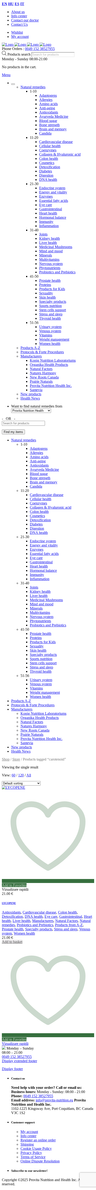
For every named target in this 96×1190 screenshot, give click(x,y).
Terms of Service (33, 1157)
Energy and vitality (53, 192)
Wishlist (17, 32)
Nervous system (51, 264)
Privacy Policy (31, 1153)
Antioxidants (48, 112)
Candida (45, 133)
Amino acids (48, 104)
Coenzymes (47, 150)
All (28, 775)
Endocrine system (52, 188)
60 (13, 775)
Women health (49, 344)
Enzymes (46, 196)
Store (16, 759)
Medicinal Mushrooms (55, 247)
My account (20, 37)
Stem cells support (52, 310)
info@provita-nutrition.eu (54, 1100)
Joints (43, 234)
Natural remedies (33, 87)
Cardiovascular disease (56, 142)
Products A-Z (30, 348)
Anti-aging (47, 108)
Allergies (45, 100)
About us (18, 12)
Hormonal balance (52, 217)
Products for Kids (52, 289)
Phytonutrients (49, 268)
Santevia (36, 390)
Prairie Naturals (41, 381)
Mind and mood (51, 251)
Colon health (48, 159)
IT (22, 4)
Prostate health (50, 280)
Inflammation (49, 226)
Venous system (50, 331)
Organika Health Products (49, 365)
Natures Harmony (43, 373)
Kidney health (49, 238)
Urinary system (50, 327)
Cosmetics (46, 163)
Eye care (45, 205)
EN (4, 4)
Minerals (45, 255)
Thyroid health (50, 318)
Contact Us (19, 24)
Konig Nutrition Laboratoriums (53, 360)
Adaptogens (48, 95)
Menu (6, 75)
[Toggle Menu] (13, 84)
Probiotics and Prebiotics (57, 272)
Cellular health (50, 146)
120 (21, 775)
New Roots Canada (44, 377)
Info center (19, 16)
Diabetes (45, 171)
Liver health (48, 243)
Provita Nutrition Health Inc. (51, 386)
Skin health (47, 297)
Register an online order (38, 1140)
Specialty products (52, 302)
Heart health (48, 213)
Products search (19, 54)
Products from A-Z (69, 925)
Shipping (27, 1144)
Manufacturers (31, 356)
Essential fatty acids (53, 201)
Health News (30, 398)
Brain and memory (53, 129)
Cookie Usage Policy (36, 1149)
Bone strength (49, 125)
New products (31, 394)
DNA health (48, 180)
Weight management (54, 339)
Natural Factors (41, 369)
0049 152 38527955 (40, 49)
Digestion (46, 175)
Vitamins (45, 335)
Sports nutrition (50, 306)
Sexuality (46, 293)
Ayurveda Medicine (53, 116)
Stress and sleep (50, 314)
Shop (6, 759)
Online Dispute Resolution (40, 1161)
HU (11, 4)
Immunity (46, 222)
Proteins (45, 285)
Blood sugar (48, 121)
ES (17, 4)
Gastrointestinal (50, 209)
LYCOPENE (9, 903)
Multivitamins (49, 259)
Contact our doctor (25, 20)
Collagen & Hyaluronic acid (60, 154)
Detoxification (49, 167)
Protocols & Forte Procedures (42, 352)
